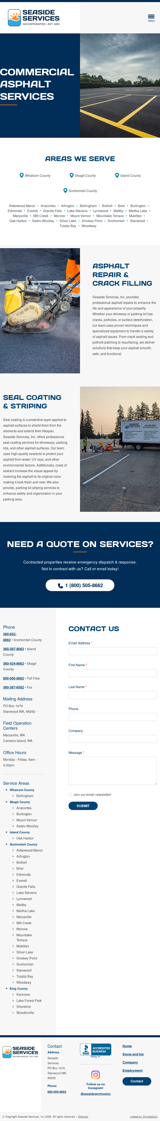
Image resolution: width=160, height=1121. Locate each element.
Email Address (80, 643)
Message (76, 752)
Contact (137, 1081)
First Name (78, 664)
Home (127, 1046)
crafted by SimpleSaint (144, 1116)
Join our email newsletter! (92, 794)
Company (76, 730)
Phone (73, 708)
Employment (132, 1070)
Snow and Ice (133, 1054)
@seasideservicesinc (96, 1094)
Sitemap (83, 1116)
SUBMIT (83, 805)
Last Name (78, 686)
